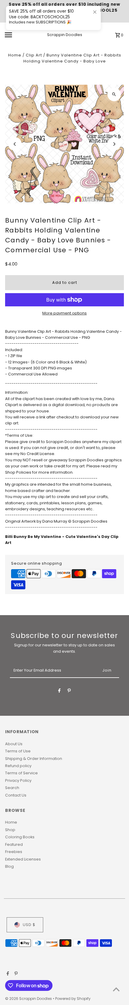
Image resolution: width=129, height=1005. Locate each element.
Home (14, 55)
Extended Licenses (23, 859)
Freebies (13, 851)
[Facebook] (59, 691)
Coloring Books (19, 837)
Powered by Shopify (73, 998)
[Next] (114, 144)
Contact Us (15, 795)
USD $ (29, 924)
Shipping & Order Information (33, 758)
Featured (14, 844)
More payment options (64, 313)
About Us (13, 743)
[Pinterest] (69, 691)
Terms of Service (21, 773)
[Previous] (15, 144)
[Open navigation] (17, 34)
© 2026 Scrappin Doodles (29, 998)
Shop (10, 829)
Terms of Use (18, 751)
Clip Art (34, 55)
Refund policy (18, 765)
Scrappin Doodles (64, 34)
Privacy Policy (18, 780)
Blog (9, 866)
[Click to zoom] (114, 94)
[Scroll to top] (116, 989)
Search (12, 787)
